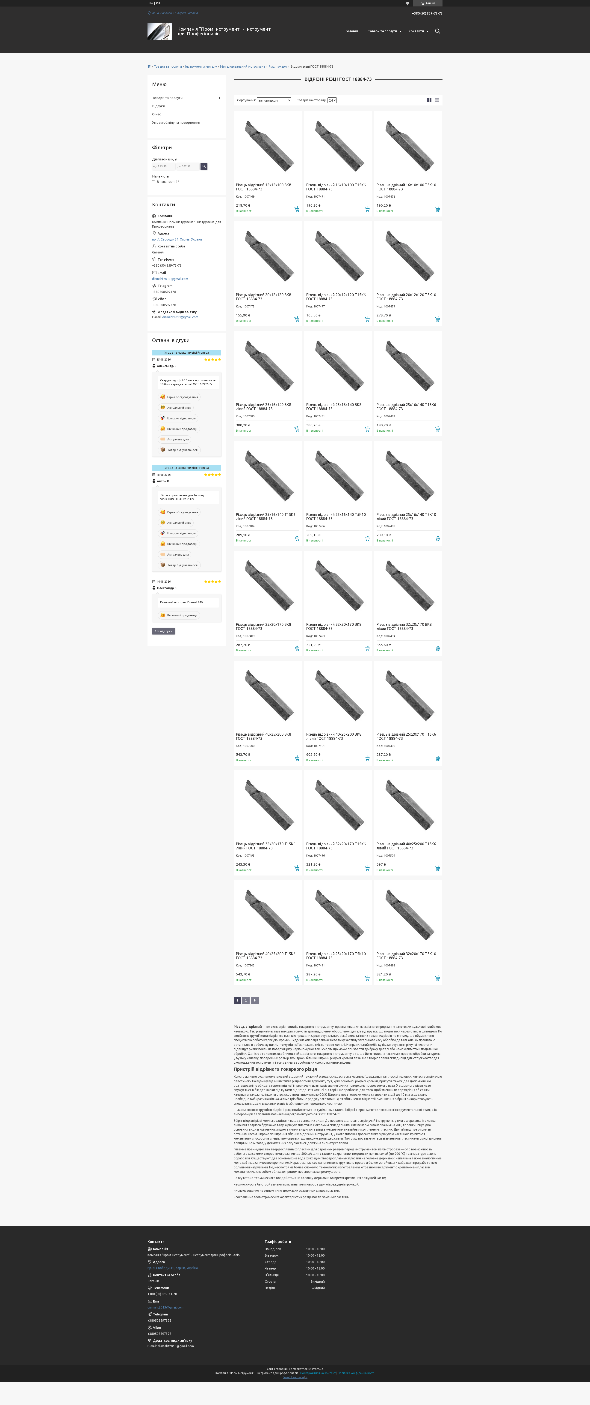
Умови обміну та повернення (176, 122)
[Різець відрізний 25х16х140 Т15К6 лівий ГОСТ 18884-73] (268, 475)
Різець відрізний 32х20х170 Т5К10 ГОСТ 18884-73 (406, 956)
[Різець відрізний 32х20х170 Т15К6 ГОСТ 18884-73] (338, 804)
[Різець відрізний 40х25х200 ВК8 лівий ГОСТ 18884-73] (338, 695)
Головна (352, 31)
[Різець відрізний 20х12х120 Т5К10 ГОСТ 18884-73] (408, 255)
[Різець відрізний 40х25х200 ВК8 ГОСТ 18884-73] (268, 695)
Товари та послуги (382, 31)
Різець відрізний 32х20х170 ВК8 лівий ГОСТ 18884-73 (404, 626)
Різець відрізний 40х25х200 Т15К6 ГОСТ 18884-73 (265, 956)
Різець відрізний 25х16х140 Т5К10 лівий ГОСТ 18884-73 (406, 516)
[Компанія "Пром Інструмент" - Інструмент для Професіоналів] (160, 31)
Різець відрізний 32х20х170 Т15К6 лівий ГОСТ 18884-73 (265, 846)
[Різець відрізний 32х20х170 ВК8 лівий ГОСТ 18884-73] (408, 585)
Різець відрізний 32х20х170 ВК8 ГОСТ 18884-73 (333, 626)
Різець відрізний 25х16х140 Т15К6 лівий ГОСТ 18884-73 (265, 516)
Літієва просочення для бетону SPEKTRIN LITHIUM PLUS (182, 497)
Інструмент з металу (201, 66)
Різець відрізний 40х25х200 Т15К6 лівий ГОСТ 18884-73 (406, 846)
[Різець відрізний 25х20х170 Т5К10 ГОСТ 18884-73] (338, 914)
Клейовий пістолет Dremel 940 (181, 602)
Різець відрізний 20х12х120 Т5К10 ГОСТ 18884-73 (406, 297)
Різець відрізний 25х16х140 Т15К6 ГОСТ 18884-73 (406, 407)
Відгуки (158, 106)
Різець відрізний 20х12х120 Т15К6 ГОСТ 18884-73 (336, 297)
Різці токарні (278, 66)
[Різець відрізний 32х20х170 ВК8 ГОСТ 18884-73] (338, 585)
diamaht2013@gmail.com (170, 279)
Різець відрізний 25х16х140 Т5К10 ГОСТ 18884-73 (336, 516)
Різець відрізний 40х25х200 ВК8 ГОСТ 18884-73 (263, 736)
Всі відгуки (163, 631)
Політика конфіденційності (356, 1373)
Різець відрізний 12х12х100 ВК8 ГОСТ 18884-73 (263, 187)
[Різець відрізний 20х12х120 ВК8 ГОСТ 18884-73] (268, 255)
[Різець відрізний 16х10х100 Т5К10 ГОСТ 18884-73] (408, 145)
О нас (156, 114)
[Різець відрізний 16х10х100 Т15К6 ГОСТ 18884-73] (338, 145)
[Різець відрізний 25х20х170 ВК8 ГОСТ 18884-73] (268, 585)
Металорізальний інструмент (242, 66)
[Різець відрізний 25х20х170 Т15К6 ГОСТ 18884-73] (408, 695)
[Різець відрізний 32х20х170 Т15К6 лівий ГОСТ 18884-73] (268, 804)
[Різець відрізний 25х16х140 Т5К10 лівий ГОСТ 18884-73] (408, 475)
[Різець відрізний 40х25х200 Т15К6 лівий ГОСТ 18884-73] (408, 804)
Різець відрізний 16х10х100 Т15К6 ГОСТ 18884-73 (336, 187)
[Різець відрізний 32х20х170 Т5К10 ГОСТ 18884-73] (408, 914)
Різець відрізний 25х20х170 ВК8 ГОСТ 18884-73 (263, 626)
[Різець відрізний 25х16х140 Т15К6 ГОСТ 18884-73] (408, 365)
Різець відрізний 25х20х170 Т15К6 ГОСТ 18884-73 (406, 736)
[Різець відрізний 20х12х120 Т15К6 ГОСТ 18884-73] (338, 255)
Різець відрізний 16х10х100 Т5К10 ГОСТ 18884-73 (406, 187)
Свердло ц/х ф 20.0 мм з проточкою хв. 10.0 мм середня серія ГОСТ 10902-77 (188, 382)
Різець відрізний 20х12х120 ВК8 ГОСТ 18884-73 (263, 297)
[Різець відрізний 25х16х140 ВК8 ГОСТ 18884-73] (338, 365)
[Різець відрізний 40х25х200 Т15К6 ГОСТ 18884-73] (268, 914)
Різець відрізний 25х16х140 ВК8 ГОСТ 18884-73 (333, 407)
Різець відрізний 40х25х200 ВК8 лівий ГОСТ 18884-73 (333, 736)
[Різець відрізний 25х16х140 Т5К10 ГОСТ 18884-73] (338, 475)
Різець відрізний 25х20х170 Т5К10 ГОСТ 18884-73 (336, 956)
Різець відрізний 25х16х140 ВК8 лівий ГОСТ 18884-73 (263, 407)
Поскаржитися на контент (318, 1373)
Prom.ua (317, 1368)
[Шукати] (436, 31)
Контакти (416, 31)
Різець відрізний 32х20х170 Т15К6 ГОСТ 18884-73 (336, 846)
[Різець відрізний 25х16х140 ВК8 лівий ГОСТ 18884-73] (268, 365)
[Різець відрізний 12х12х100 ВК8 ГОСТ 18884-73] (268, 145)
